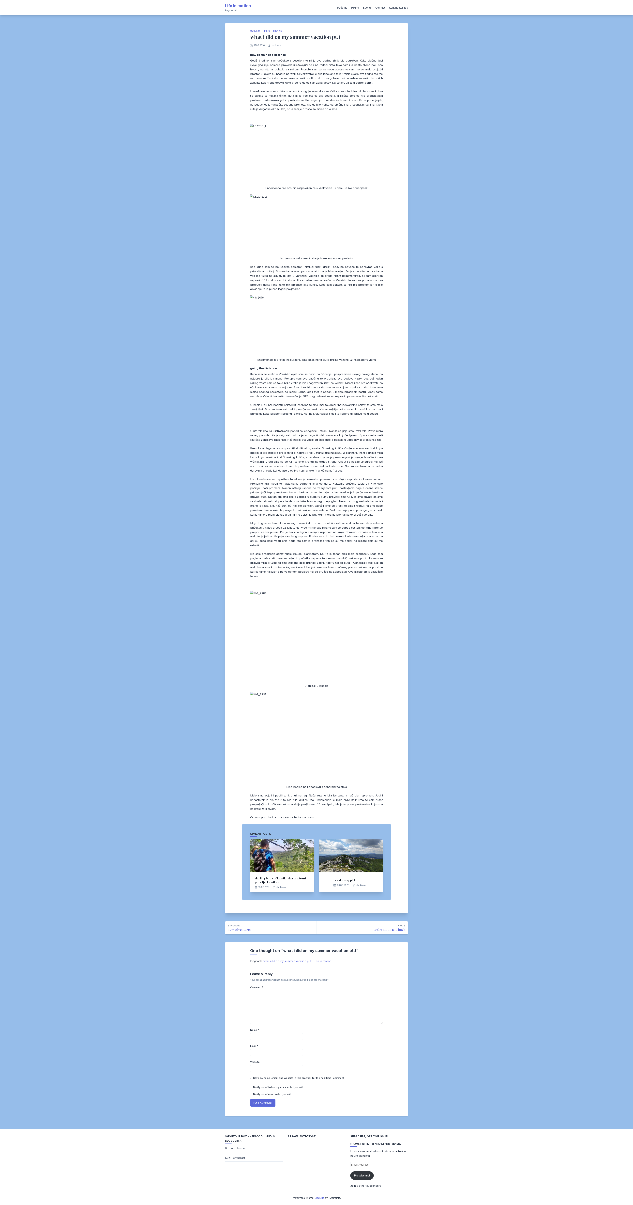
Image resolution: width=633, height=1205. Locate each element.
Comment (256, 987)
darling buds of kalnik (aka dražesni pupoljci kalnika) (280, 880)
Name (254, 1030)
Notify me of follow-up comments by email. (278, 1087)
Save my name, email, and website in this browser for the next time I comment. (299, 1078)
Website (255, 1062)
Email (254, 1046)
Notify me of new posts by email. (272, 1094)
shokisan (276, 45)
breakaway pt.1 (344, 880)
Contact (380, 7)
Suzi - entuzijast (235, 1157)
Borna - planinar (235, 1148)
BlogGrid (319, 1197)
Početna (342, 7)
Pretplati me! (362, 1175)
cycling (255, 31)
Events (367, 7)
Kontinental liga (398, 7)
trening (277, 31)
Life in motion (238, 5)
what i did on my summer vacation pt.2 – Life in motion (297, 961)
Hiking (355, 7)
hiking (266, 31)
